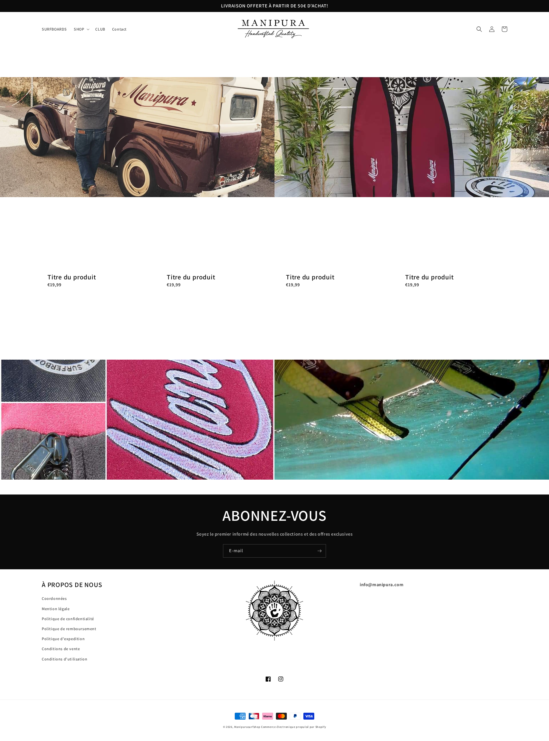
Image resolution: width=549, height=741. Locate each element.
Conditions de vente (61, 648)
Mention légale (55, 608)
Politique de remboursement (69, 628)
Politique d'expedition (63, 638)
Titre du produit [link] (71, 277)
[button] (81, 29)
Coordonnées (54, 598)
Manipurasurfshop (247, 727)
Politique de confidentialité (68, 618)
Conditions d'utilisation (64, 659)
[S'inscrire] (319, 551)
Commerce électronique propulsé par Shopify (293, 727)
